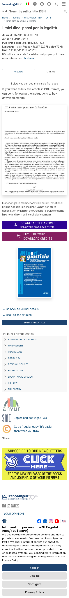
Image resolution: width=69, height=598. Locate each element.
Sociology (14, 358)
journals (16, 17)
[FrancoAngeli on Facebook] (4, 506)
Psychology (15, 352)
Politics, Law (15, 370)
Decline (35, 576)
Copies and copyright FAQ (30, 418)
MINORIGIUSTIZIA (33, 17)
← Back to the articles (17, 315)
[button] (26, 4)
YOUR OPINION (14, 513)
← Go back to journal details (20, 309)
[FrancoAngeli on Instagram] (13, 506)
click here (28, 58)
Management (15, 345)
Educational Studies (20, 377)
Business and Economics (22, 339)
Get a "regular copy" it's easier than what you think (33, 429)
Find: (4, 11)
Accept (35, 568)
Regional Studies (18, 364)
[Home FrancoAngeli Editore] (12, 4)
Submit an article (34, 322)
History (12, 383)
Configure (34, 584)
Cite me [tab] (51, 71)
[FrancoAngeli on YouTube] (17, 506)
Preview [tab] (18, 71)
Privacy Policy (34, 592)
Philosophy (14, 389)
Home (5, 17)
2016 (48, 17)
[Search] (65, 11)
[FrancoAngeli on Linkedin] (8, 506)
